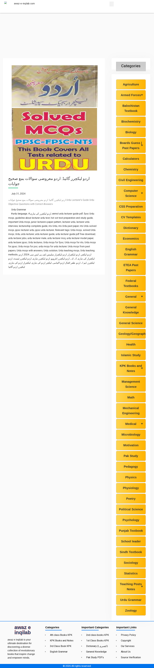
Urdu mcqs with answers (30, 250)
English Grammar (131, 252)
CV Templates (131, 217)
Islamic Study (131, 355)
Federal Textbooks (130, 283)
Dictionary (130, 228)
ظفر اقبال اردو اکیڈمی (64, 262)
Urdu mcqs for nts (74, 242)
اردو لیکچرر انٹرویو (60, 258)
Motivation (131, 445)
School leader (131, 541)
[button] (111, 4)
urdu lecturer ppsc (17, 242)
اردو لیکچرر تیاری (41, 258)
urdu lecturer (27, 234)
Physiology (131, 488)
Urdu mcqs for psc (28, 246)
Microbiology (131, 434)
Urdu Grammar (18, 209)
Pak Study (131, 456)
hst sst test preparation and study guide (72, 217)
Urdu (17, 234)
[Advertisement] (77, 35)
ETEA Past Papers (130, 267)
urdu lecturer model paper (80, 238)
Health (131, 344)
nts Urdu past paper (68, 226)
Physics (131, 477)
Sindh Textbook (131, 552)
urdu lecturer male (37, 238)
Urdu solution (50, 250)
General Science (131, 323)
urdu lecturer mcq (56, 238)
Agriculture (131, 84)
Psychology (131, 520)
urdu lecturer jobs (17, 238)
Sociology (131, 562)
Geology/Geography (131, 333)
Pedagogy (131, 466)
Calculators (131, 158)
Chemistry (130, 169)
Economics (131, 238)
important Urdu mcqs (19, 222)
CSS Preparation (131, 206)
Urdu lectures (35, 242)
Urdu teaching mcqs (69, 250)
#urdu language (19, 213)
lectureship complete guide (33, 226)
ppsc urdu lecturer (44, 230)
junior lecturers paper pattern (46, 222)
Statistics (131, 573)
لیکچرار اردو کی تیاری (20, 262)
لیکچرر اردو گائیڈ (16, 266)
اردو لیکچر (86, 254)
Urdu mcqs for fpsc (53, 242)
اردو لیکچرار (74, 254)
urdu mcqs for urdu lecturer (53, 246)
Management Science (131, 384)
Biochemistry (130, 121)
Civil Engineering (131, 180)
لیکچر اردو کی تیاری (42, 262)
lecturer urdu (68, 222)
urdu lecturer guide (45, 234)
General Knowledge (131, 310)
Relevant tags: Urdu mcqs (68, 230)
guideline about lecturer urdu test (32, 217)
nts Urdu (53, 226)
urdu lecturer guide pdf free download (75, 234)
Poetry (131, 498)
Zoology (131, 610)
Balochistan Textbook (130, 108)
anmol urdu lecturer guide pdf (67, 213)
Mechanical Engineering (131, 410)
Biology (130, 132)
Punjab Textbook (131, 530)
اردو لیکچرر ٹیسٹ (22, 258)
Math (130, 397)
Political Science (131, 509)
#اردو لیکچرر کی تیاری (39, 213)
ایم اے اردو (81, 262)
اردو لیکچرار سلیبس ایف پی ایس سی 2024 (45, 254)
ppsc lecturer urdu (24, 230)
